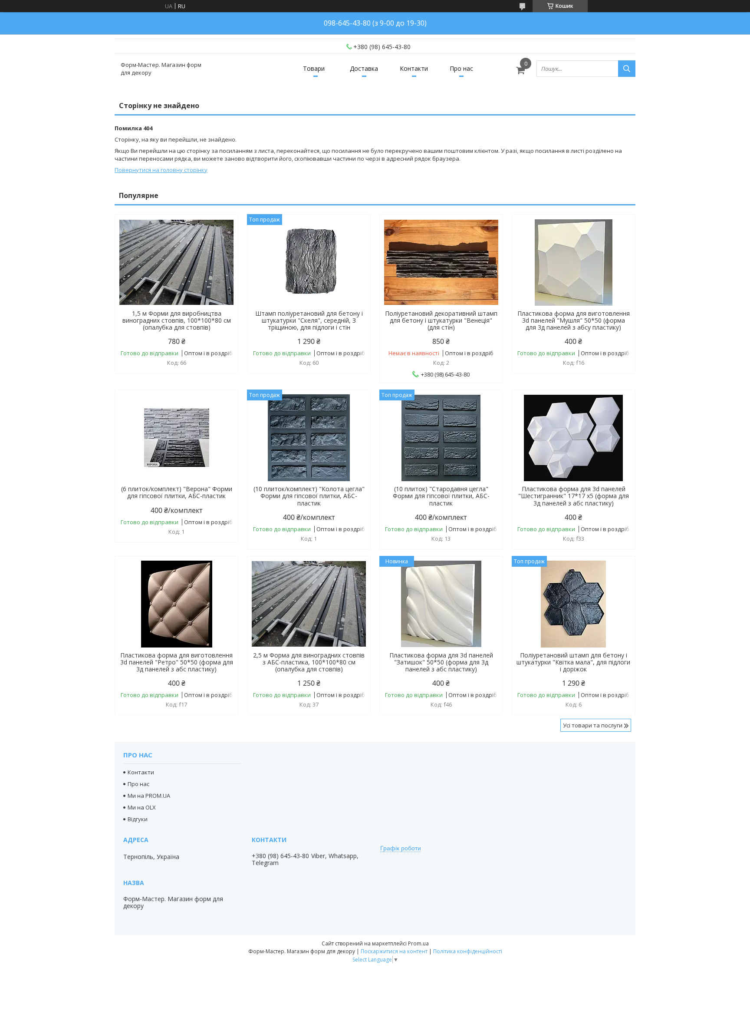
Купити (222, 236)
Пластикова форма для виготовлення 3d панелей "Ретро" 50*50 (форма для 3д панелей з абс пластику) (176, 662)
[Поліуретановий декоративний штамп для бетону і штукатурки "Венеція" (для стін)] (441, 262)
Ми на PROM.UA (149, 796)
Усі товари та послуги (592, 725)
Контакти (414, 68)
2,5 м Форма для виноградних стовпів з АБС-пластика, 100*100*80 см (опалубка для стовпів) (309, 662)
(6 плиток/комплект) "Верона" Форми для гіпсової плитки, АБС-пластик (176, 492)
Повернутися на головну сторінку (161, 170)
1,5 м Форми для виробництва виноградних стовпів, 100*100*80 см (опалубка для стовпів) (176, 320)
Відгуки (138, 819)
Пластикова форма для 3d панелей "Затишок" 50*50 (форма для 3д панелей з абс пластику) (441, 662)
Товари (314, 68)
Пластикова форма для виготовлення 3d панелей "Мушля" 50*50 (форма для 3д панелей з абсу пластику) (573, 320)
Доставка (364, 68)
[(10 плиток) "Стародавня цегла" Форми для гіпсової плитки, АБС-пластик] (441, 437)
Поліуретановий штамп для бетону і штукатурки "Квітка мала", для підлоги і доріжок (573, 662)
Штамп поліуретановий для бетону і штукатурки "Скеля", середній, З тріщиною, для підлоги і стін (309, 320)
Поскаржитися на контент (394, 951)
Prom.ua (418, 943)
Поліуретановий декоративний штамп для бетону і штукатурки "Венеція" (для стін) (441, 320)
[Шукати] (626, 68)
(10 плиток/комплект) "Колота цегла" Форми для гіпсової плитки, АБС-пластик (309, 496)
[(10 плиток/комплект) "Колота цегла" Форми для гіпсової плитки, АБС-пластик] (309, 437)
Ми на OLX (142, 807)
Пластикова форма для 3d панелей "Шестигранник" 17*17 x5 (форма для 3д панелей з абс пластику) (573, 496)
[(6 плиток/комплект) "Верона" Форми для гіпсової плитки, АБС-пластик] (176, 437)
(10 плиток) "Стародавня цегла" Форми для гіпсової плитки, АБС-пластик (441, 496)
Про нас (461, 68)
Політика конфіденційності (467, 951)
